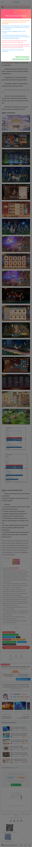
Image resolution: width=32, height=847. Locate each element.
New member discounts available (21, 59)
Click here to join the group (22, 57)
